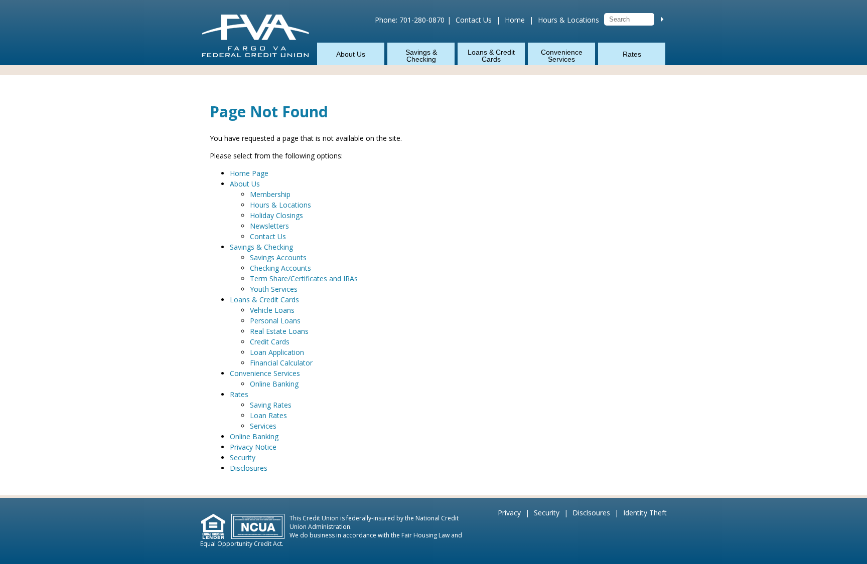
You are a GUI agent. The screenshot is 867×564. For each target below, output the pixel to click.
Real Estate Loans (279, 331)
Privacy (509, 512)
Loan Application (277, 352)
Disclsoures (591, 512)
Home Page (249, 173)
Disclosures (248, 468)
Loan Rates (268, 415)
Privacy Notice (253, 447)
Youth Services (274, 289)
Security (242, 457)
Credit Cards (270, 341)
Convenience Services (562, 55)
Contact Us (474, 20)
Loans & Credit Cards (491, 55)
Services (263, 426)
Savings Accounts (278, 257)
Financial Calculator (281, 362)
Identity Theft (645, 512)
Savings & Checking (421, 55)
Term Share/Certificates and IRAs (304, 278)
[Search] (662, 19)
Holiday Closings (276, 215)
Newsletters (269, 226)
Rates (632, 54)
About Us (350, 54)
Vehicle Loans (272, 310)
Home (515, 20)
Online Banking (274, 384)
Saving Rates (271, 405)
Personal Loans (275, 320)
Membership (270, 194)
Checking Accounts (280, 268)
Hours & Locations (568, 20)
